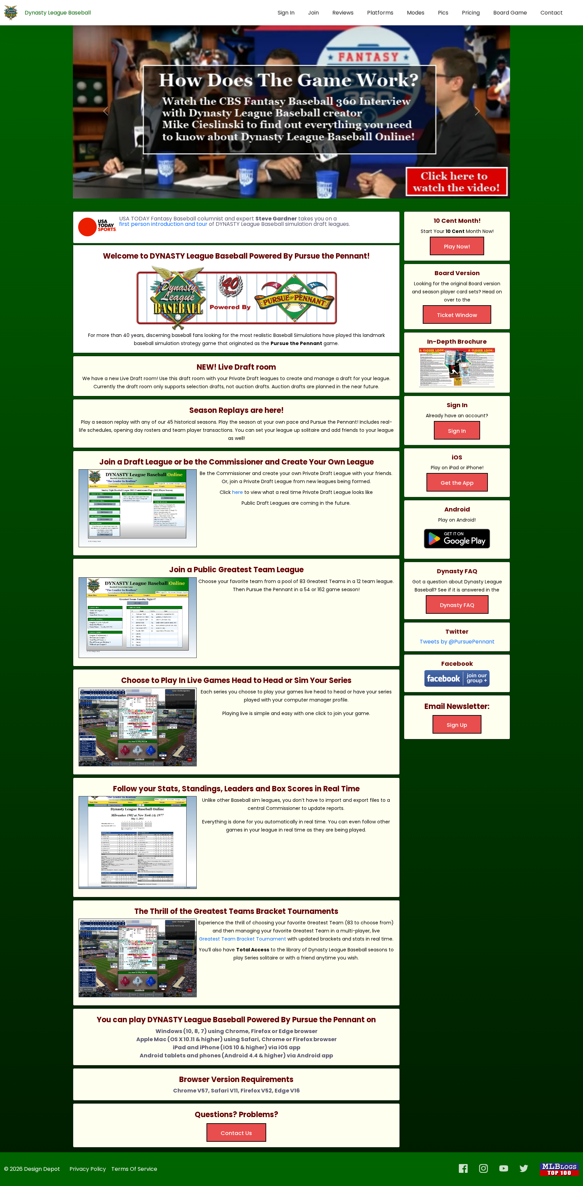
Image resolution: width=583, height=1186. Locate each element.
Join (313, 13)
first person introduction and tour (163, 224)
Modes (415, 13)
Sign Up (457, 725)
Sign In (286, 13)
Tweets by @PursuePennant (457, 641)
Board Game (510, 13)
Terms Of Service (134, 1169)
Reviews (343, 13)
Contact (551, 13)
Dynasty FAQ (457, 605)
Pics (443, 13)
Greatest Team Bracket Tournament (242, 938)
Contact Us (236, 1133)
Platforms (380, 13)
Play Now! (457, 247)
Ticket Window (457, 315)
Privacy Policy (88, 1169)
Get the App (457, 483)
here (237, 492)
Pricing (471, 13)
